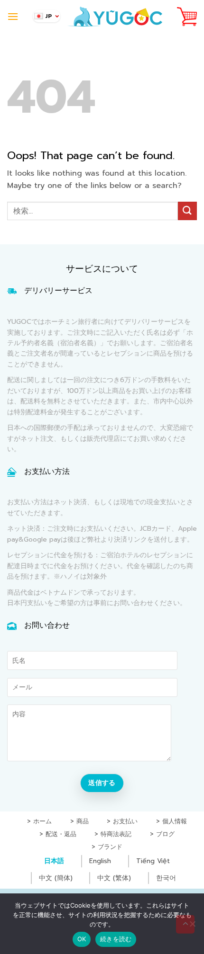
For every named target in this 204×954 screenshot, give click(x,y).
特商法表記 (116, 834)
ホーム (42, 822)
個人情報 (174, 822)
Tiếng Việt (153, 861)
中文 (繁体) (114, 878)
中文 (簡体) (56, 878)
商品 (82, 822)
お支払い (125, 822)
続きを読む (115, 939)
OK (81, 939)
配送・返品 (61, 834)
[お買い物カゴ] (187, 16)
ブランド (110, 847)
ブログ (165, 834)
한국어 (166, 878)
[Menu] (13, 16)
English (100, 861)
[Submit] (187, 211)
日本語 (54, 861)
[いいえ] (192, 926)
